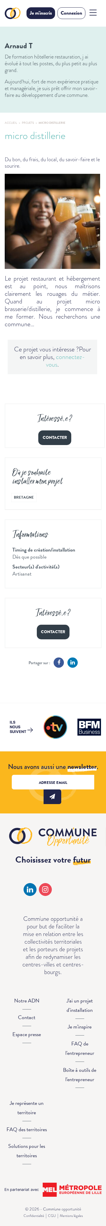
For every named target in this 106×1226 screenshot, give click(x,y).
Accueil (11, 123)
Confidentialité (34, 1215)
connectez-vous (65, 360)
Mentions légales (71, 1215)
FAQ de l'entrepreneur (79, 1048)
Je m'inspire (80, 1027)
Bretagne (24, 497)
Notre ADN (26, 1001)
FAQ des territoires (26, 1129)
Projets (28, 123)
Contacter (55, 438)
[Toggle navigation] (93, 12)
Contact (26, 1017)
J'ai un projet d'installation (80, 1005)
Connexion (71, 13)
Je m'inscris (41, 13)
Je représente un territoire (27, 1107)
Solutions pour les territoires (26, 1150)
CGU (52, 1215)
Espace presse (26, 1034)
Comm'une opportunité (13, 13)
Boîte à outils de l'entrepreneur (79, 1074)
